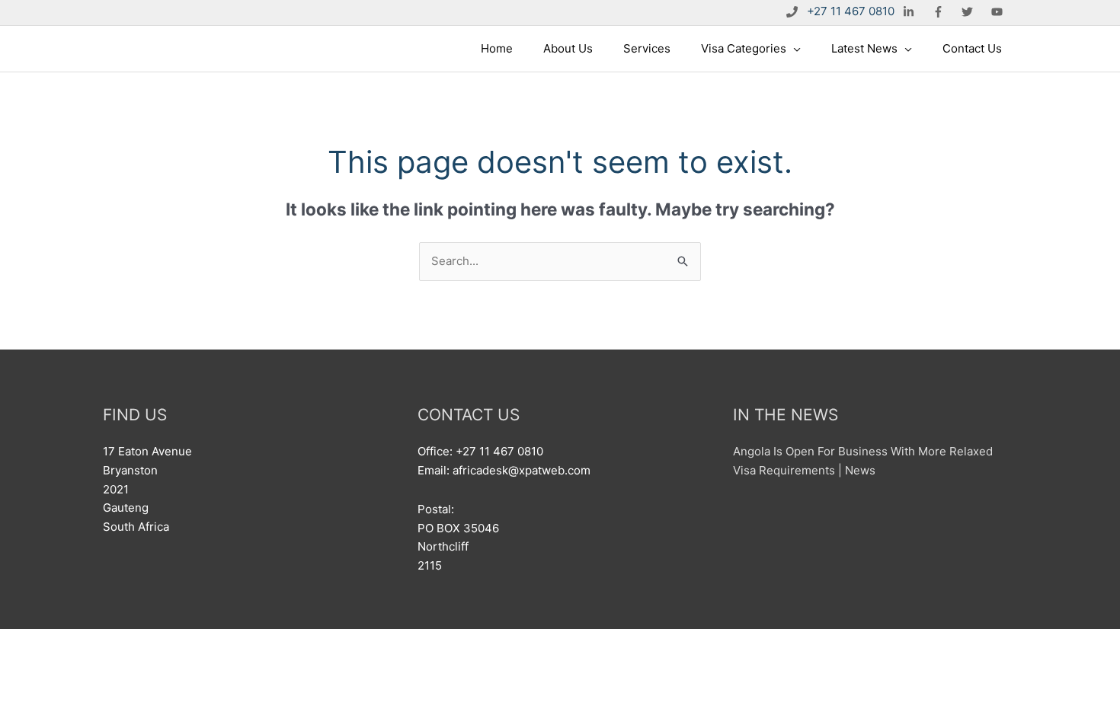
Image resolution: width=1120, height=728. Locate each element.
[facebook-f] (939, 11)
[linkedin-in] (911, 11)
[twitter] (969, 11)
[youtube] (998, 11)
